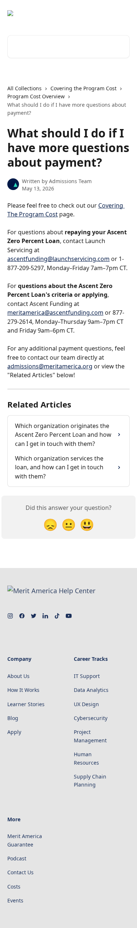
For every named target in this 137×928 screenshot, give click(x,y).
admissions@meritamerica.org (49, 366)
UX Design (86, 704)
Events (15, 900)
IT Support (87, 676)
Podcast (16, 858)
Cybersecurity (90, 718)
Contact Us (20, 872)
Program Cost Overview (36, 96)
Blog (12, 718)
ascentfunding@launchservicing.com (58, 259)
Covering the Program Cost (83, 88)
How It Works (23, 689)
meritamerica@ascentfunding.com (55, 312)
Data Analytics (91, 689)
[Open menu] (123, 13)
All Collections (24, 88)
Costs (13, 886)
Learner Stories (26, 704)
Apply (14, 731)
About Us (18, 676)
